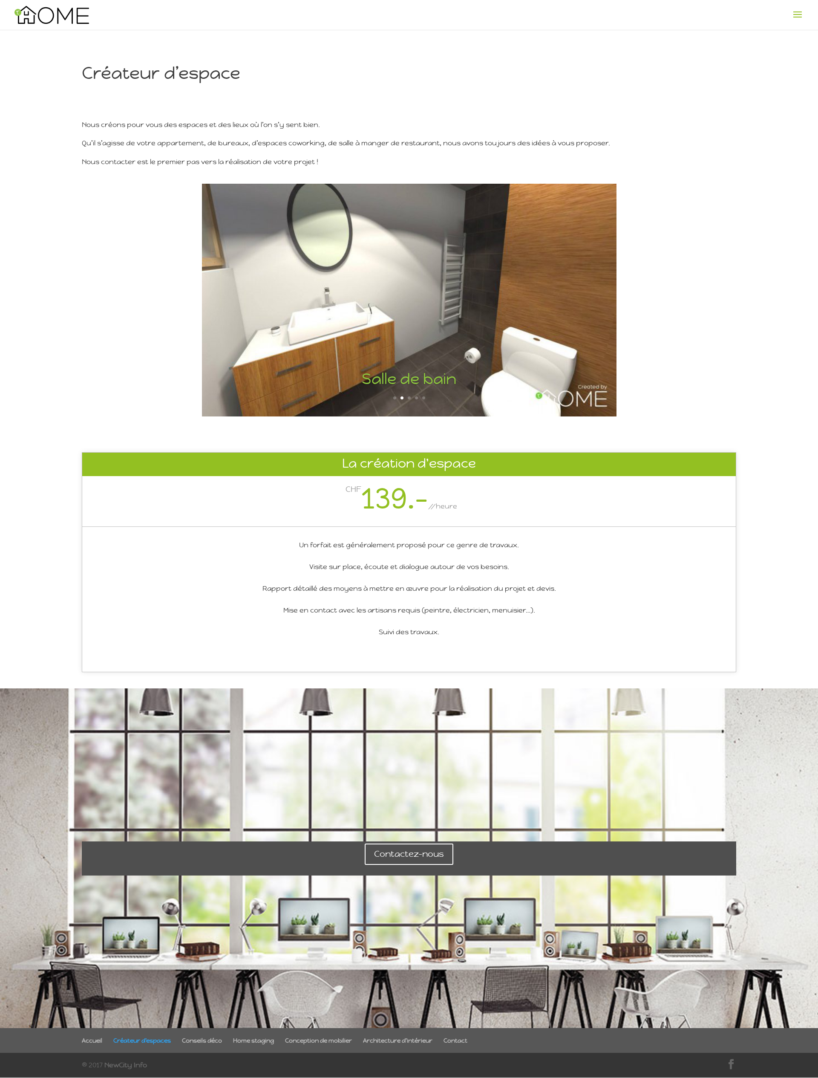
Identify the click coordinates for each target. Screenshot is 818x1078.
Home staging (253, 1040)
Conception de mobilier (318, 1040)
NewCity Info (125, 1065)
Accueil (92, 1040)
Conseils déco (202, 1040)
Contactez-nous (409, 854)
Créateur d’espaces (142, 1040)
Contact (455, 1040)
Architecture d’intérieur (397, 1040)
